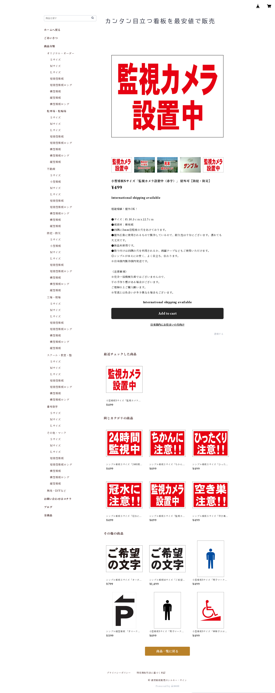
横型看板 (55, 91)
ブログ (48, 507)
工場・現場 (54, 297)
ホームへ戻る (52, 30)
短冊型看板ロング (61, 85)
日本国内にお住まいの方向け (167, 324)
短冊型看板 (57, 78)
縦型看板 (55, 97)
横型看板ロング (59, 104)
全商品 (48, 515)
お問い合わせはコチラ (58, 499)
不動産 (51, 169)
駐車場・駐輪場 (56, 111)
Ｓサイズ (55, 59)
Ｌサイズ (55, 72)
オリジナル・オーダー (60, 53)
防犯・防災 (54, 233)
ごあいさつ (51, 38)
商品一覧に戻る (167, 651)
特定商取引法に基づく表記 (151, 672)
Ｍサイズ (55, 66)
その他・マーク (56, 433)
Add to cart (167, 313)
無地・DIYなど (56, 490)
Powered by (163, 686)
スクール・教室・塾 (59, 355)
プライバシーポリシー (119, 672)
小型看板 (55, 181)
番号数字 (52, 406)
